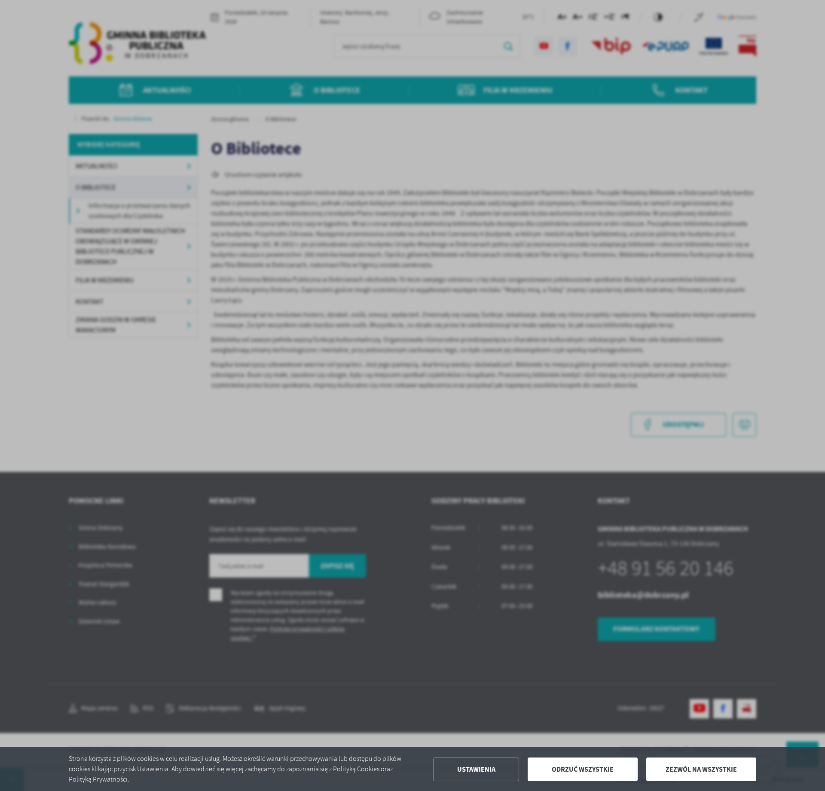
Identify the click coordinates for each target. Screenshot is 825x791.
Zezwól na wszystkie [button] (701, 769)
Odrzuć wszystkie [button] (583, 769)
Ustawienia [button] (476, 769)
